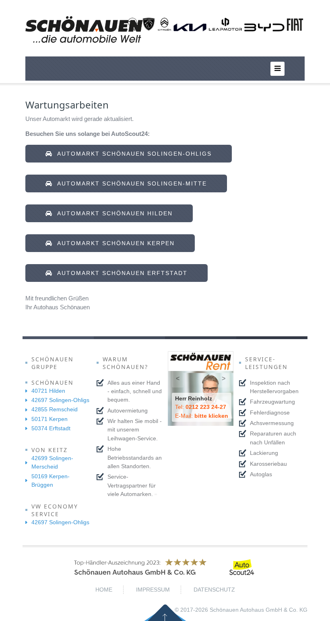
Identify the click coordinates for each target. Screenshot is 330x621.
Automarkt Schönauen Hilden (113, 213)
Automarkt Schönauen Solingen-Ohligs (132, 153)
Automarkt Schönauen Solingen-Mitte (130, 183)
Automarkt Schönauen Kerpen (114, 243)
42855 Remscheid (54, 409)
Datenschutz (214, 589)
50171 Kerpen (49, 419)
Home (103, 589)
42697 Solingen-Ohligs (60, 400)
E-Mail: (201, 416)
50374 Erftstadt (50, 428)
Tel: (200, 407)
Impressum (153, 589)
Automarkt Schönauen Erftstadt (120, 273)
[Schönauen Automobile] (84, 29)
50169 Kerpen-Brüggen (50, 480)
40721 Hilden (48, 391)
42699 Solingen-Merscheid (52, 462)
